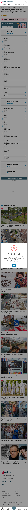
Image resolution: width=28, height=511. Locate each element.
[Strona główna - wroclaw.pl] (4, 2)
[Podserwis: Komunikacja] (10, 1)
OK (14, 265)
